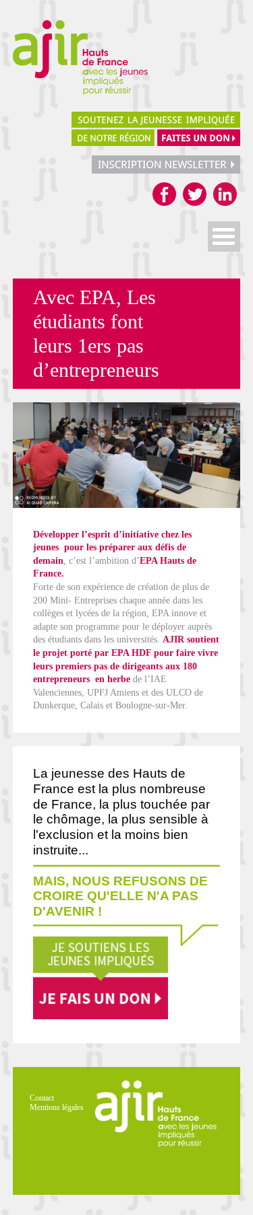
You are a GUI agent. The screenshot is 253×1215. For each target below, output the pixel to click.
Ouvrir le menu (224, 236)
